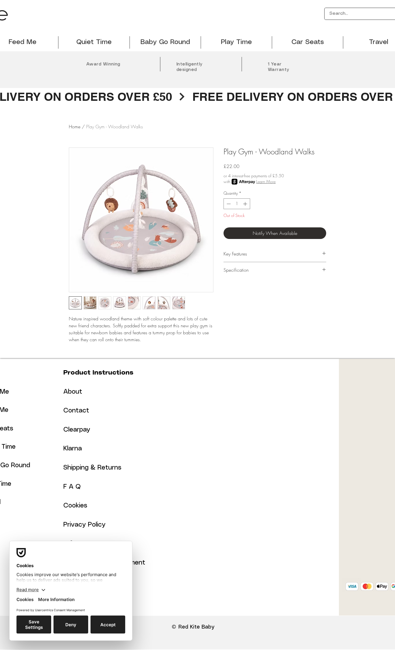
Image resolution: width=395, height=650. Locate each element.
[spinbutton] (237, 204)
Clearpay (76, 430)
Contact (76, 411)
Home (74, 126)
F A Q (72, 487)
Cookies (75, 506)
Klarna (72, 448)
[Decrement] (228, 204)
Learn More (266, 181)
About (72, 392)
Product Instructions (98, 373)
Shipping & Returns (92, 468)
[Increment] (245, 204)
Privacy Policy (84, 525)
